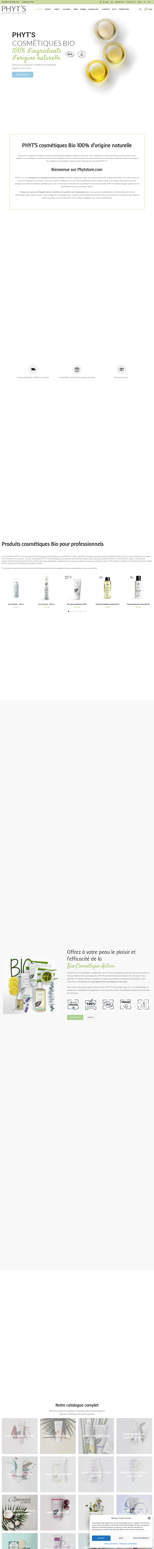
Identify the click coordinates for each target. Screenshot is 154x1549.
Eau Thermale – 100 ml (16, 604)
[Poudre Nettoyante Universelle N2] (138, 588)
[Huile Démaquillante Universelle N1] (107, 588)
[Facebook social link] (100, 2)
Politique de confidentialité (128, 1543)
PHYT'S (90, 1017)
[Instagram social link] (103, 2)
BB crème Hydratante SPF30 (77, 604)
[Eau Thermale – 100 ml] (16, 588)
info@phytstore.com (10, 2)
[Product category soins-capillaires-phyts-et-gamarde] (96, 1436)
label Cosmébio (37, 563)
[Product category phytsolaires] (58, 1436)
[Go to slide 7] (83, 611)
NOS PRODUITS (22, 75)
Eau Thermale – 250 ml (46, 604)
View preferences (141, 1538)
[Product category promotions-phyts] (96, 1513)
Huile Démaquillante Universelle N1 (107, 604)
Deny (121, 1538)
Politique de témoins (111, 1543)
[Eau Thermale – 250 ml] (46, 588)
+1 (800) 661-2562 (27, 2)
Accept (101, 1538)
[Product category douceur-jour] (58, 1513)
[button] (149, 1518)
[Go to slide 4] (75, 611)
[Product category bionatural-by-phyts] (20, 1513)
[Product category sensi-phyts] (96, 1474)
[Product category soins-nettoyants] (58, 1474)
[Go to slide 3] (73, 611)
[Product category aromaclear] (134, 1436)
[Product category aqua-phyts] (134, 1513)
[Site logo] (14, 9)
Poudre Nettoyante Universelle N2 (138, 604)
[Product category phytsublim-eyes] (134, 1474)
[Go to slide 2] (71, 611)
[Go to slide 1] (68, 611)
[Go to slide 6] (80, 611)
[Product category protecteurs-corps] (20, 1436)
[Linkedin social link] (107, 2)
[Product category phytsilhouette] (20, 1474)
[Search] (140, 9)
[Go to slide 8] (85, 611)
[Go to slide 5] (78, 611)
